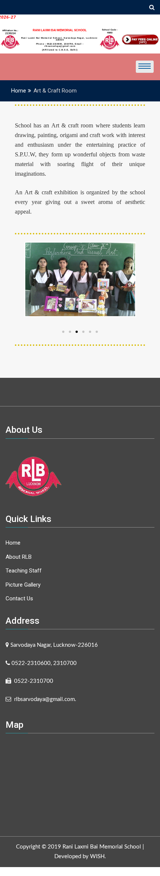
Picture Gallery (23, 584)
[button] (97, 332)
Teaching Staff (24, 570)
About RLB (19, 557)
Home (13, 542)
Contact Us (19, 598)
